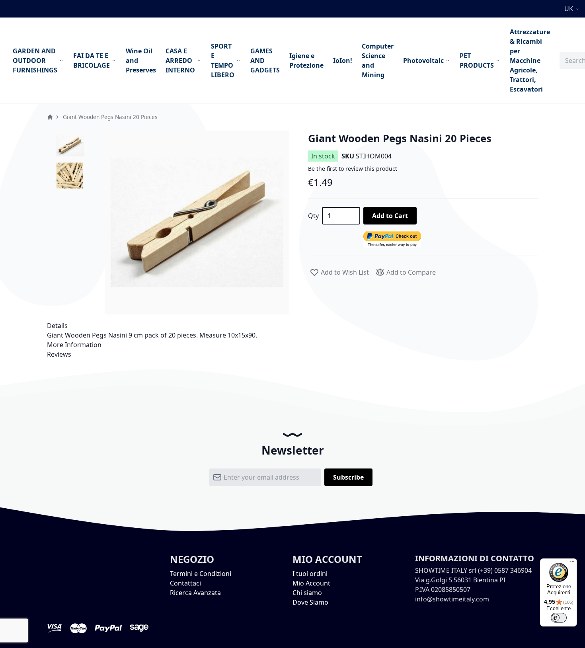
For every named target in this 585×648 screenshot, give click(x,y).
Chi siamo (307, 592)
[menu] (281, 60)
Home (50, 117)
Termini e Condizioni (200, 573)
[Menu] (572, 563)
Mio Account (311, 583)
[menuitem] (38, 60)
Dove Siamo (310, 602)
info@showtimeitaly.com (452, 599)
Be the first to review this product (352, 168)
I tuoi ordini (310, 573)
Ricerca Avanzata (195, 592)
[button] (573, 9)
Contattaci (185, 583)
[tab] (292, 325)
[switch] (559, 618)
